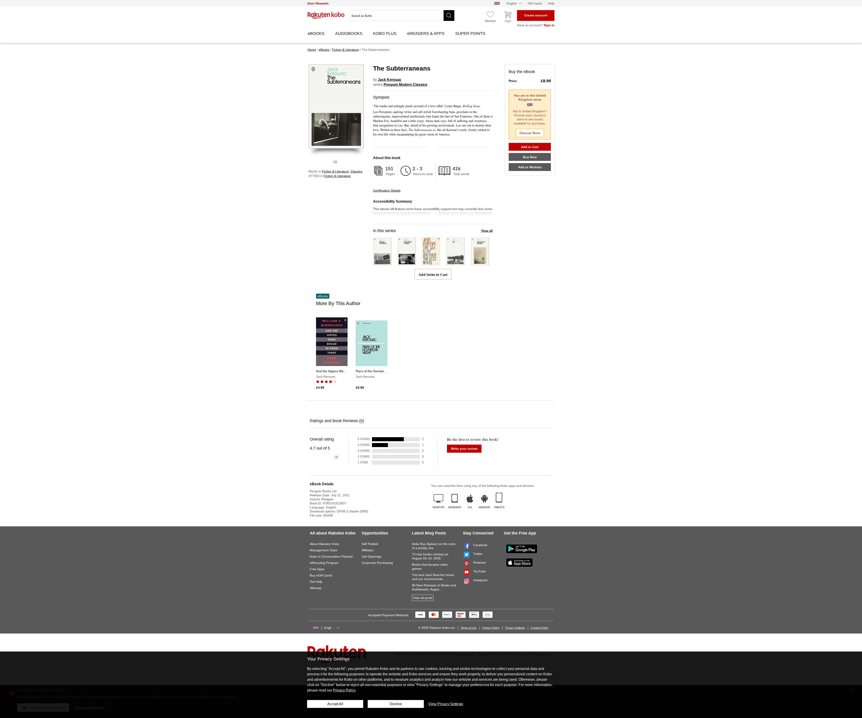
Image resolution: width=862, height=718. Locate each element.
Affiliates (368, 550)
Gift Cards (535, 3)
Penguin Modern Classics (405, 84)
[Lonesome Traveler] (480, 263)
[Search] (449, 15)
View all (487, 231)
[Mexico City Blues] (382, 263)
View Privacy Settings (445, 704)
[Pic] (455, 263)
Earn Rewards (318, 3)
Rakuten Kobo (326, 15)
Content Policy (539, 627)
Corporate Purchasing (377, 563)
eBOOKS (316, 33)
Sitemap (315, 588)
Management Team (323, 550)
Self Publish (370, 544)
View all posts (422, 598)
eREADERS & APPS (426, 33)
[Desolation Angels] (407, 263)
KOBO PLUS (385, 33)
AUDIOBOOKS (349, 33)
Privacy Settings (515, 627)
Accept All (335, 704)
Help (551, 3)
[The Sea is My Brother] (431, 263)
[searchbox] (401, 15)
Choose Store (529, 133)
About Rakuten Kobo (324, 544)
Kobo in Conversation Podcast (331, 556)
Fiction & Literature (335, 171)
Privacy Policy (490, 627)
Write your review (464, 448)
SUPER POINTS (470, 33)
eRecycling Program (324, 563)
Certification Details (386, 190)
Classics (356, 171)
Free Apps (317, 569)
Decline (396, 704)
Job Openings (371, 556)
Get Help (316, 581)
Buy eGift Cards (321, 575)
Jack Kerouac (389, 80)
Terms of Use (469, 627)
